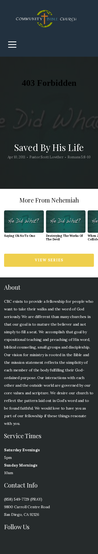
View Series (49, 260)
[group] (24, 226)
